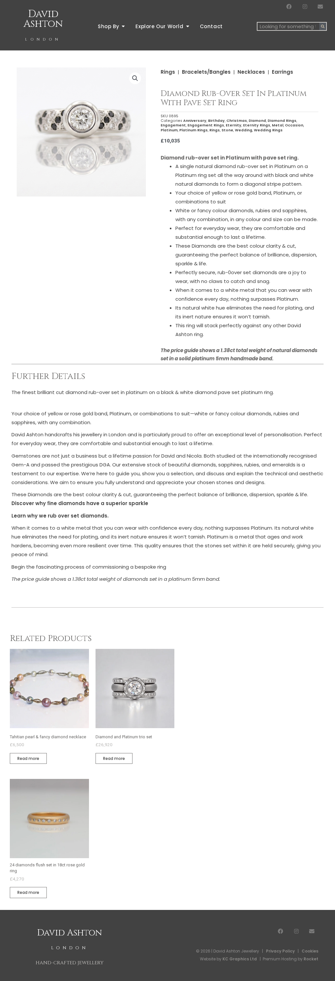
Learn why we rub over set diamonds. (60, 515)
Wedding (243, 130)
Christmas (236, 120)
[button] (135, 78)
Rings (168, 71)
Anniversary (194, 120)
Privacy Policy (280, 951)
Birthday (216, 120)
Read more (28, 758)
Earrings (282, 71)
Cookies (310, 951)
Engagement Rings (205, 125)
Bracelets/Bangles (206, 71)
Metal (277, 125)
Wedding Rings (268, 130)
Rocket (311, 959)
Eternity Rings (256, 125)
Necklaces (251, 71)
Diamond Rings (282, 120)
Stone (227, 130)
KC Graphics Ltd (239, 959)
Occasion (294, 125)
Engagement (173, 125)
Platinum (169, 130)
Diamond (257, 120)
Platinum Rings (193, 130)
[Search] (322, 26)
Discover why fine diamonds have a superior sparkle (79, 503)
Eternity (233, 125)
